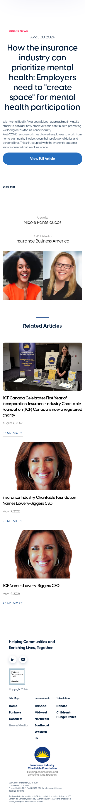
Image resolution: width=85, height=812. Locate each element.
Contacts (15, 719)
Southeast (42, 725)
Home (13, 706)
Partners (15, 712)
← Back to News (16, 31)
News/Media (18, 725)
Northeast (42, 719)
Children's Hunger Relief (66, 715)
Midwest (41, 712)
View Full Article (42, 158)
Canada (40, 706)
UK (37, 738)
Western (41, 732)
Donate (61, 706)
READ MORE (13, 433)
